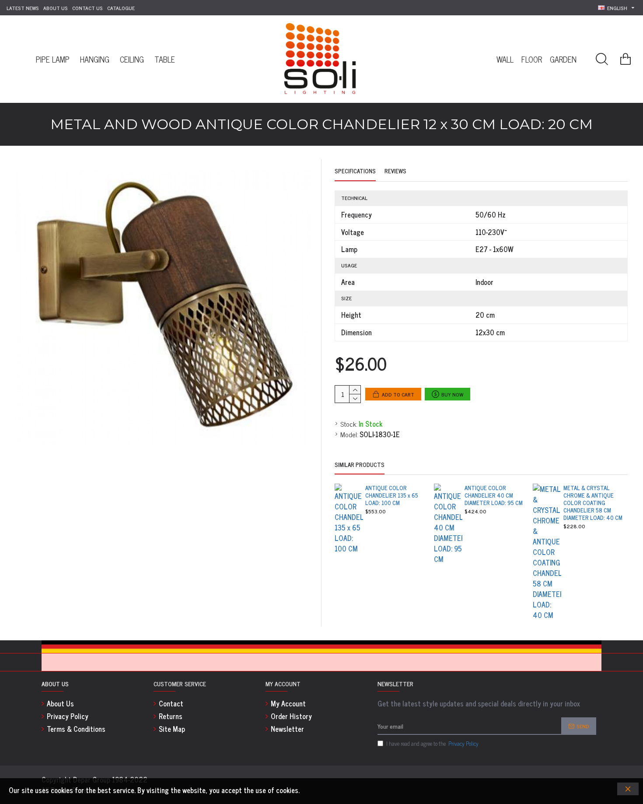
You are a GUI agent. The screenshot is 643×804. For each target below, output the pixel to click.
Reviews (395, 172)
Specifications (355, 172)
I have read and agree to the (432, 743)
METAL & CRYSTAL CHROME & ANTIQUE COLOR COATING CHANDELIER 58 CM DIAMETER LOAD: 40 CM (592, 503)
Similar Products (359, 465)
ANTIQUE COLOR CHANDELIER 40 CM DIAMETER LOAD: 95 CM (494, 496)
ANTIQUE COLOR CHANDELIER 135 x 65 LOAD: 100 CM (391, 496)
